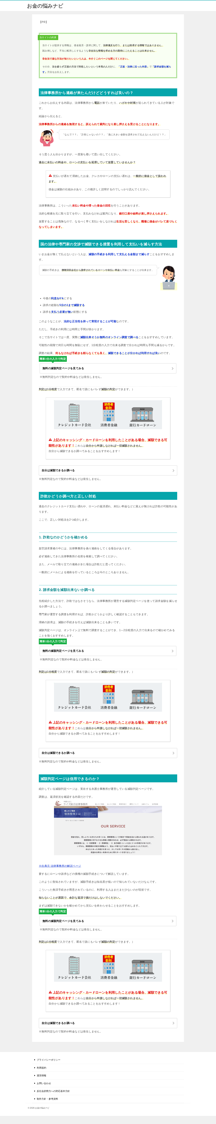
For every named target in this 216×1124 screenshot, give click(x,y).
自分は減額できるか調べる (58, 470)
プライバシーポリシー (48, 1059)
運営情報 (41, 1075)
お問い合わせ (44, 1083)
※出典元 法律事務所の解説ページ (60, 865)
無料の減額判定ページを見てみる (63, 368)
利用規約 (41, 1067)
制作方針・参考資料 (47, 1098)
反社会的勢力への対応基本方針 (53, 1091)
